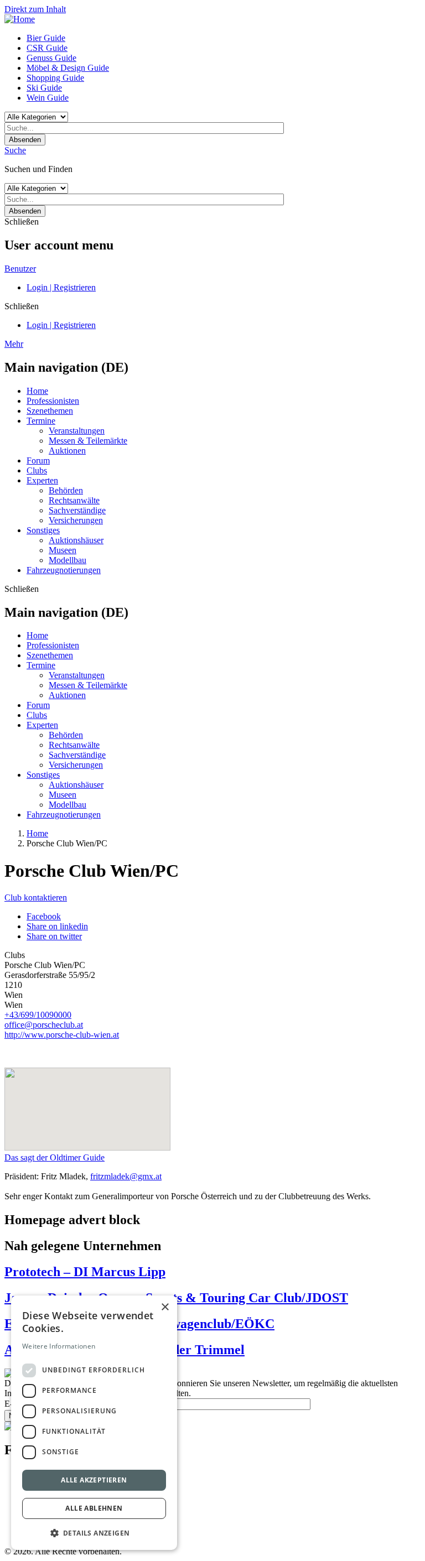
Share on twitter (54, 936)
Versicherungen (76, 520)
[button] (94, 1532)
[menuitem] (224, 38)
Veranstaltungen (77, 430)
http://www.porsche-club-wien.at (61, 1034)
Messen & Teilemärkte (88, 440)
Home (37, 391)
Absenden (25, 140)
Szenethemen (50, 410)
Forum (38, 460)
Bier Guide (46, 38)
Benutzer (20, 268)
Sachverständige (77, 510)
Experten (42, 480)
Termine (41, 420)
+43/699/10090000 (37, 1014)
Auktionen (67, 450)
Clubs (37, 470)
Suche (15, 150)
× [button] (164, 1307)
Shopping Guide (55, 77)
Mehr (13, 343)
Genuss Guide (51, 58)
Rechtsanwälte (74, 500)
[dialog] (94, 1422)
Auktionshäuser (76, 540)
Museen (62, 550)
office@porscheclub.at (43, 1024)
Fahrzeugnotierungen (64, 570)
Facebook (44, 916)
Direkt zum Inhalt (35, 9)
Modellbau (67, 560)
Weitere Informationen (58, 1346)
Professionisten (53, 400)
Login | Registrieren (61, 287)
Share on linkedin (57, 926)
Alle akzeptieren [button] (94, 1480)
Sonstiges (43, 530)
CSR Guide (47, 48)
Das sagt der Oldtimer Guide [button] (54, 1157)
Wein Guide (48, 97)
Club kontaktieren (35, 897)
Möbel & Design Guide (68, 67)
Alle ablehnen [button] (93, 1508)
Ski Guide (44, 87)
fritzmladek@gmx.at (126, 1176)
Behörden (66, 490)
